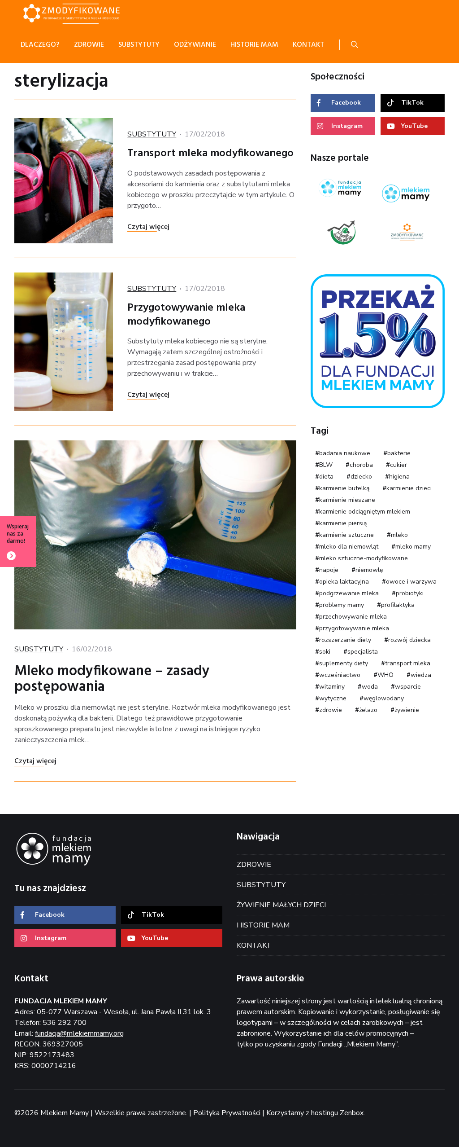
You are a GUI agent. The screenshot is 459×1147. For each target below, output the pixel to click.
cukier (398, 465)
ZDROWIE (254, 865)
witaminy (332, 686)
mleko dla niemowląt (348, 546)
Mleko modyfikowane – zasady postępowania (112, 679)
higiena (399, 476)
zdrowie (330, 710)
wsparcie (408, 686)
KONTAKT (254, 945)
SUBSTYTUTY (151, 134)
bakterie (399, 453)
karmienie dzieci (409, 488)
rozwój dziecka (409, 640)
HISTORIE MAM (263, 925)
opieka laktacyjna (344, 581)
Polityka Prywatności (226, 1113)
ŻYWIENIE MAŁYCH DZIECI (281, 905)
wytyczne (332, 698)
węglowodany (384, 698)
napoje (328, 570)
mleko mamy (413, 546)
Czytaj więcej (148, 227)
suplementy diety (343, 663)
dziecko (361, 476)
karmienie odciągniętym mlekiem (364, 511)
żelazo (368, 710)
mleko (399, 535)
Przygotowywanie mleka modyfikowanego (186, 314)
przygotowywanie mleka (354, 628)
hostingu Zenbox (337, 1113)
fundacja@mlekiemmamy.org (79, 1033)
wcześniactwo (339, 675)
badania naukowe (344, 453)
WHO (385, 675)
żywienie (406, 710)
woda (370, 686)
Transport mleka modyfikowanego (210, 153)
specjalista (362, 651)
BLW (326, 465)
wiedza (421, 675)
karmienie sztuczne (346, 535)
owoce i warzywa (411, 581)
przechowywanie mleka (353, 616)
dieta (326, 476)
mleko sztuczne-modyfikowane (363, 558)
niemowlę (369, 570)
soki (324, 651)
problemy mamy (341, 605)
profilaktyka (398, 605)
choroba (361, 465)
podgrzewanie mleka (349, 593)
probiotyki (410, 593)
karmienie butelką (344, 488)
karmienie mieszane (347, 500)
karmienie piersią (343, 523)
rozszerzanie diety (345, 640)
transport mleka (407, 663)
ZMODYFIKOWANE (81, 13)
